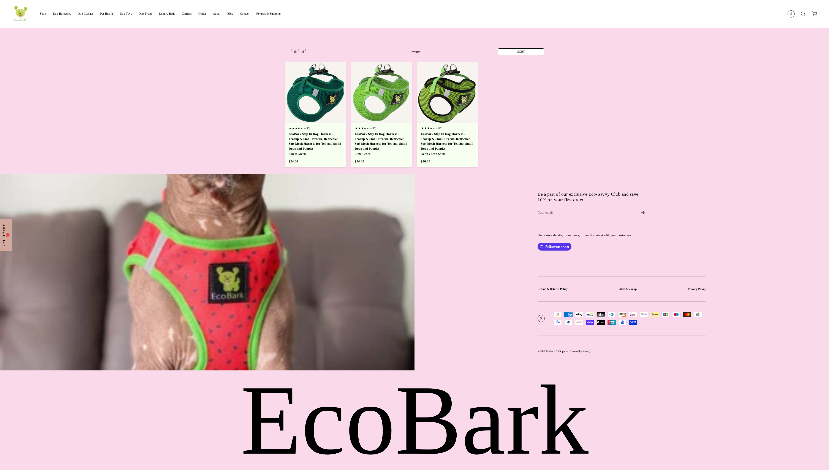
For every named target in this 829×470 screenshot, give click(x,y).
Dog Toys (126, 13)
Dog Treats (145, 13)
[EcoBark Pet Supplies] (20, 13)
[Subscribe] (639, 212)
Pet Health (106, 13)
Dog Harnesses (62, 13)
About (216, 13)
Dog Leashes (85, 13)
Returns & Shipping (268, 13)
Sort (521, 51)
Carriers (186, 13)
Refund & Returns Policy (553, 289)
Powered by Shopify (580, 351)
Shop (43, 13)
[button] (814, 14)
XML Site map (628, 289)
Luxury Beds (167, 13)
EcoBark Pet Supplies (557, 351)
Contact (244, 13)
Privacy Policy (697, 289)
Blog (230, 13)
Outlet (202, 13)
